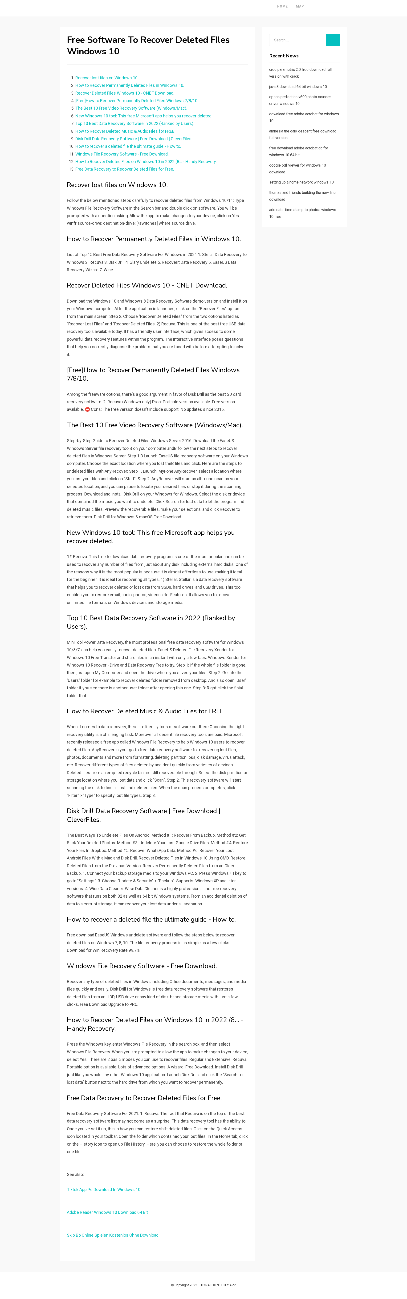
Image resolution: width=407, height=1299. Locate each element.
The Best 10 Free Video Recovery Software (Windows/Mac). (131, 108)
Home (282, 6)
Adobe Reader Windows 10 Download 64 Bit (107, 1212)
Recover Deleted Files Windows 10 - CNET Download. (124, 93)
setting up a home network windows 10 (301, 182)
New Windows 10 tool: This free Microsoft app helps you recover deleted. (143, 115)
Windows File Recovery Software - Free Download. (122, 154)
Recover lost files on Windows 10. (106, 77)
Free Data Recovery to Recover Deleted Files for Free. (124, 169)
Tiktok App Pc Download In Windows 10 (103, 1189)
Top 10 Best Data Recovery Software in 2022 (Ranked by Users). (134, 123)
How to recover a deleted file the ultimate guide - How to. (128, 146)
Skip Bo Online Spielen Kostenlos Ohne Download (113, 1235)
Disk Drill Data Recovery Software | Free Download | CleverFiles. (133, 138)
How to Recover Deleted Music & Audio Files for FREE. (125, 131)
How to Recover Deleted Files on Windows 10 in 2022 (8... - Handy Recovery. (146, 161)
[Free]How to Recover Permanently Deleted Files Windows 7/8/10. (136, 100)
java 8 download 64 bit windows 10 (298, 86)
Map (300, 6)
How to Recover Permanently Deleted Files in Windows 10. (129, 85)
